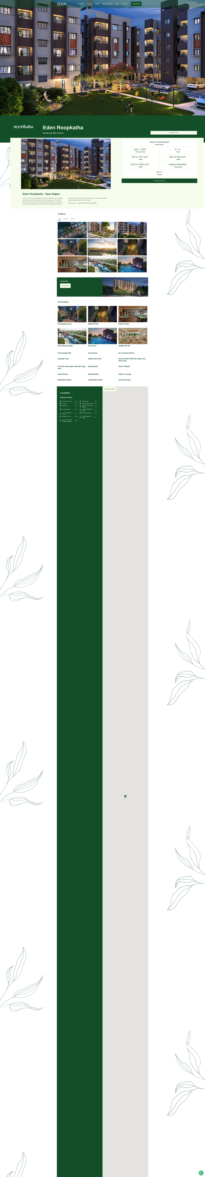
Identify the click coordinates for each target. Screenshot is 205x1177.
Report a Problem (107, 3)
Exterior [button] (65, 218)
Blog (117, 3)
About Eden (80, 3)
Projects (89, 3)
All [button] (59, 218)
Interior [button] (73, 218)
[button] (159, 181)
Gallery (97, 3)
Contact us (124, 3)
